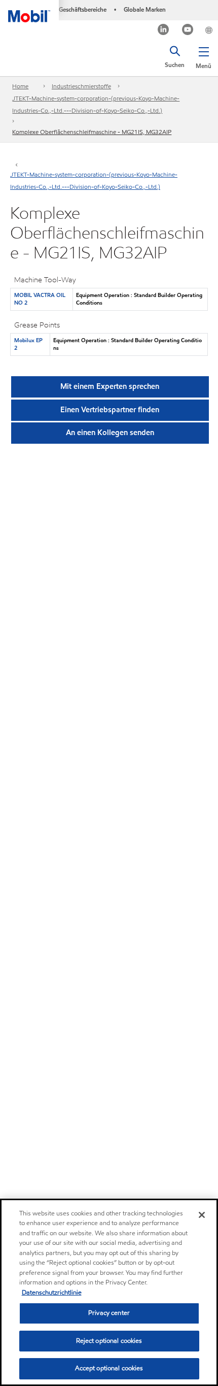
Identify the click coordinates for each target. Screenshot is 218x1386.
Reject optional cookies (109, 1340)
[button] (203, 56)
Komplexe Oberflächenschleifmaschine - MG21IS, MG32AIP (91, 131)
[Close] (202, 1215)
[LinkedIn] (163, 31)
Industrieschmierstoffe (81, 86)
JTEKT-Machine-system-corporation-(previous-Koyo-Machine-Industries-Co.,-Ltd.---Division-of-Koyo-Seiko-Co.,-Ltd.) (95, 104)
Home (20, 86)
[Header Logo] (29, 11)
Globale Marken (145, 9)
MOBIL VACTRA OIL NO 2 (39, 299)
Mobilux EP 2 (28, 344)
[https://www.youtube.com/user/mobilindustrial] (188, 31)
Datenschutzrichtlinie (52, 1292)
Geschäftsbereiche (82, 9)
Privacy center (109, 1312)
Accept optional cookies (109, 1368)
